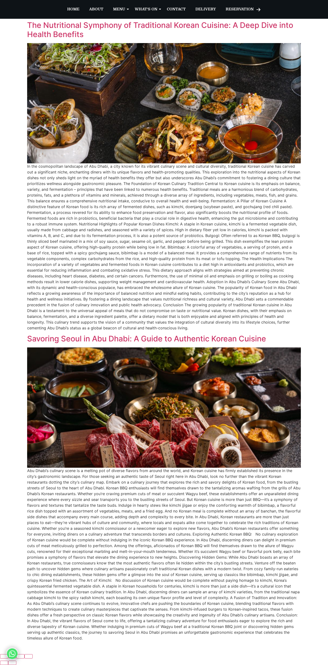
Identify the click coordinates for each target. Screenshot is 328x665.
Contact (176, 9)
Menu (119, 9)
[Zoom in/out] (28, 656)
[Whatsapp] (12, 653)
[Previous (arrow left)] (4, 663)
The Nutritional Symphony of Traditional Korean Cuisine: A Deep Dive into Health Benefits (160, 29)
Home (73, 9)
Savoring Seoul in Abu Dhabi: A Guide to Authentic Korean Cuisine (146, 338)
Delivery (205, 9)
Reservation (240, 9)
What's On (146, 9)
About (96, 9)
